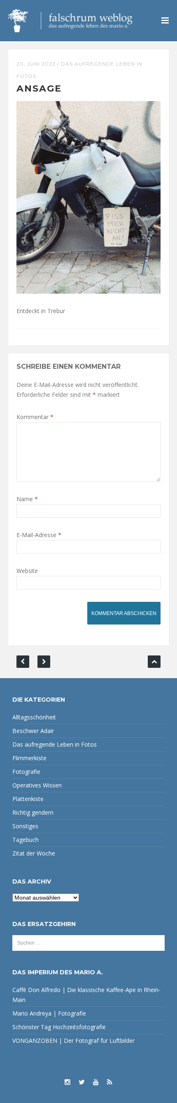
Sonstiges (25, 826)
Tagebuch (25, 840)
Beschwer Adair (33, 731)
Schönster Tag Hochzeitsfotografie (59, 1027)
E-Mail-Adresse (38, 535)
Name (27, 499)
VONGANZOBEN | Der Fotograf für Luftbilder (73, 1040)
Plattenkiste (28, 799)
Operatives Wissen (37, 785)
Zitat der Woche (33, 853)
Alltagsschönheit (34, 717)
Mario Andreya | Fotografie (49, 1013)
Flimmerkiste (29, 758)
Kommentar (35, 417)
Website (27, 571)
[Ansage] (88, 196)
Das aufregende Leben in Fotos (54, 744)
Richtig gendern (33, 812)
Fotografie (26, 771)
